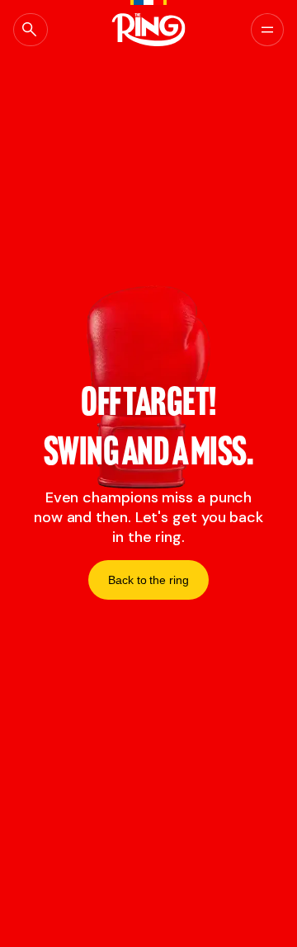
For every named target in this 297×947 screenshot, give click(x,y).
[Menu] (267, 29)
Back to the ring (148, 580)
